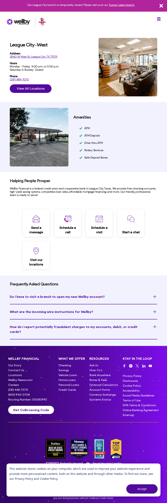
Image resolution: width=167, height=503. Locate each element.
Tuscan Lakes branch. (122, 5)
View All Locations (31, 88)
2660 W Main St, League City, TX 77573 (33, 56)
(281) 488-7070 (19, 79)
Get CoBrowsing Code (31, 410)
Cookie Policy (48, 479)
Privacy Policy (24, 479)
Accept (142, 489)
